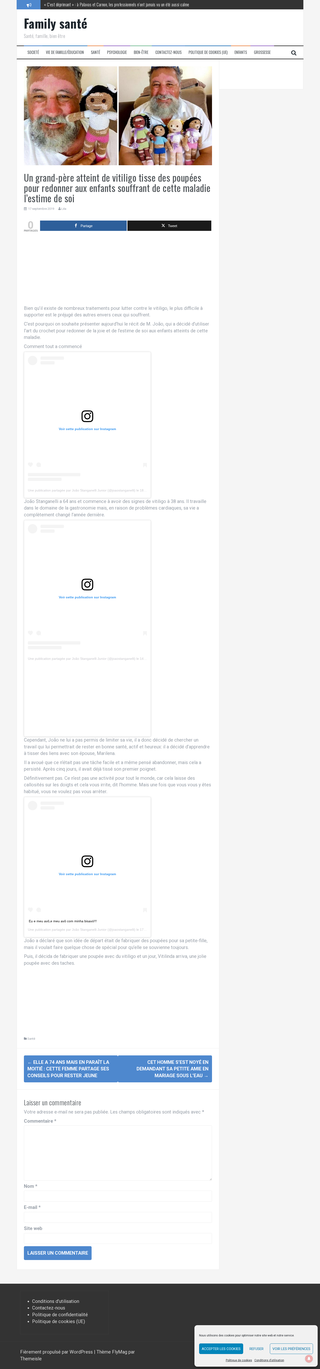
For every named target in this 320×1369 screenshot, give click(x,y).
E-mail (32, 1207)
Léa (63, 208)
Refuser (256, 1349)
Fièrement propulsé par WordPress (57, 1352)
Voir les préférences (291, 1349)
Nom (30, 1186)
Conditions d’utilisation (269, 1360)
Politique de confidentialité (60, 1314)
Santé (95, 52)
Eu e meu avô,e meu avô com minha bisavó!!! (63, 921)
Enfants (240, 52)
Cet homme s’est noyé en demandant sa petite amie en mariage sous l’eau (172, 1068)
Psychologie (117, 52)
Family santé (55, 23)
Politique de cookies (239, 1360)
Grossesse (262, 52)
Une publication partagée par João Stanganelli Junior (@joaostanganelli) (81, 490)
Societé (33, 52)
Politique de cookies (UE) (208, 52)
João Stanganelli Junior (89, 929)
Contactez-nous (168, 52)
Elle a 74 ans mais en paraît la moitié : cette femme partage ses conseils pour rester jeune (68, 1068)
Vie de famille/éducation (65, 52)
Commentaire (40, 1121)
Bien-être (141, 52)
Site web (33, 1228)
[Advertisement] (118, 270)
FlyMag (119, 1352)
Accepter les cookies (221, 1349)
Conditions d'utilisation (55, 1301)
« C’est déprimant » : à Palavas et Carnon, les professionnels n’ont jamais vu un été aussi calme (116, 4)
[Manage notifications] (309, 1358)
